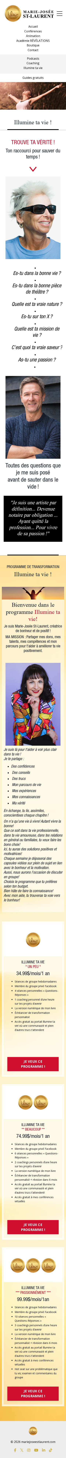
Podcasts (33, 58)
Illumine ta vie (33, 68)
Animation (33, 36)
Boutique (33, 45)
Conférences (33, 31)
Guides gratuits (33, 78)
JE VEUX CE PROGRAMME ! (33, 1064)
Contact (33, 50)
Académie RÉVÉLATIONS (33, 41)
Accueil (33, 26)
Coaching (33, 63)
